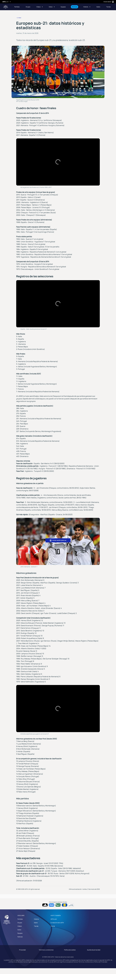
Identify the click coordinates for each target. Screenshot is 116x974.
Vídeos (19, 926)
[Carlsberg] (58, 905)
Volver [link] (19, 17)
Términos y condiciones (46, 950)
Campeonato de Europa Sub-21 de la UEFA (5, 6)
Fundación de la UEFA (57, 923)
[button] (39, 6)
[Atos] (51, 905)
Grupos (19, 923)
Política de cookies (70, 950)
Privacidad (22, 950)
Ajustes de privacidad (93, 950)
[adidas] (45, 905)
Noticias (20, 937)
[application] (58, 162)
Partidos (20, 919)
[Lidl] (64, 905)
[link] (17, 6)
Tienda (36, 926)
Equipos (19, 933)
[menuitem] (18, 6)
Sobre (36, 923)
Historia (36, 919)
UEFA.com (54, 919)
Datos (19, 930)
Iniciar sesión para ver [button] (59, 540)
